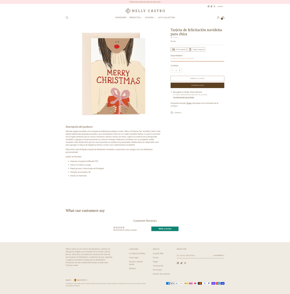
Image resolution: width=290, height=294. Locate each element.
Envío (189, 103)
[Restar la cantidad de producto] (173, 70)
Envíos (155, 257)
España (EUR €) (82, 280)
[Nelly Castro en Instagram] (209, 6)
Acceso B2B (158, 253)
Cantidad (174, 65)
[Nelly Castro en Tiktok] (211, 6)
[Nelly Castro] (145, 11)
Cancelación (158, 266)
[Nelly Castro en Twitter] (214, 6)
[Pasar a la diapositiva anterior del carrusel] (217, 196)
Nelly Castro (81, 283)
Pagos (155, 262)
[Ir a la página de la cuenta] (218, 17)
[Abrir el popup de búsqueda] (67, 17)
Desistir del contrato (161, 274)
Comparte (177, 112)
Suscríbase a (219, 255)
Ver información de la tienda (183, 97)
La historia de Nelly (137, 253)
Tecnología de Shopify (73, 286)
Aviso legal (133, 257)
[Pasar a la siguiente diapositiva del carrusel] (222, 196)
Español (220, 6)
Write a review (165, 229)
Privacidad (157, 270)
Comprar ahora (197, 85)
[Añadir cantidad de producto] (180, 70)
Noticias (132, 268)
